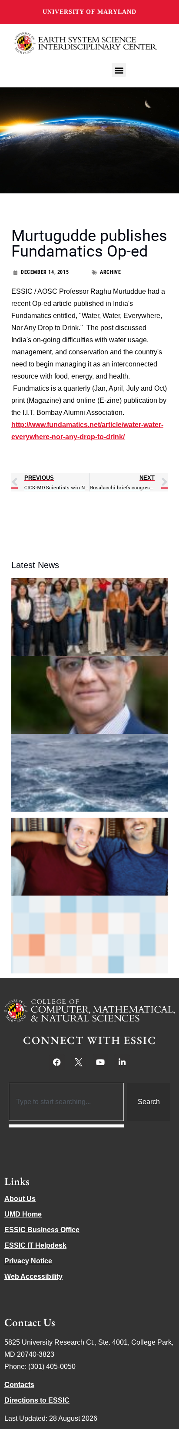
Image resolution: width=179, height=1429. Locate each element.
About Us (20, 1198)
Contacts (19, 1384)
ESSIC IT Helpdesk (35, 1245)
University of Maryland (89, 12)
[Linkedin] (122, 1062)
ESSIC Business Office (42, 1229)
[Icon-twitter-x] (78, 1062)
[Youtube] (100, 1062)
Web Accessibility (33, 1276)
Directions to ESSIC (37, 1400)
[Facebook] (57, 1062)
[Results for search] (66, 1125)
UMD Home (23, 1214)
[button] (119, 70)
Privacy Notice (28, 1261)
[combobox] (66, 1102)
